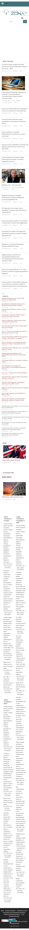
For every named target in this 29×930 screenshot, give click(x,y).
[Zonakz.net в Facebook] (12, 18)
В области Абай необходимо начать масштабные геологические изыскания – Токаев (14, 121)
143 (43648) (7, 692)
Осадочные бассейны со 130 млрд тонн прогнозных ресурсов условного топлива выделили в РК (14, 233)
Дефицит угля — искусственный (11, 185)
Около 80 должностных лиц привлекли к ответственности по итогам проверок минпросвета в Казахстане (14, 367)
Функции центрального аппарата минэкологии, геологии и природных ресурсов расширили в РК (13, 197)
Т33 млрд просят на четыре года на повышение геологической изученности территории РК (14, 210)
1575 (11, 301)
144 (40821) (7, 659)
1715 (21, 248)
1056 (21, 275)
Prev (4, 451)
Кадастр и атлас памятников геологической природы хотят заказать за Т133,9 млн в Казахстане (15, 147)
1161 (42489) (20, 680)
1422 (21, 138)
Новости (15, 71)
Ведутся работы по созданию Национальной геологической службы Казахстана (13, 134)
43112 (14, 462)
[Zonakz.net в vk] (20, 18)
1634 (11, 340)
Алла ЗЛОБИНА (16, 100)
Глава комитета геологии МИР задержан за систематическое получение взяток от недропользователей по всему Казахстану (15, 284)
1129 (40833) (20, 694)
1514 (11, 414)
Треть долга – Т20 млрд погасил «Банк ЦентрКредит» (14, 372)
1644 (11, 358)
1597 (11, 329)
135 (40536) (7, 901)
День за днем (7, 565)
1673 (11, 374)
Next (25, 451)
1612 (11, 370)
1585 (11, 380)
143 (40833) (7, 674)
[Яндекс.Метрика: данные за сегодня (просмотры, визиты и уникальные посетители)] (14, 923)
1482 (11, 436)
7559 (15, 102)
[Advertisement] (14, 40)
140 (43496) (7, 795)
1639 (11, 385)
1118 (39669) (20, 876)
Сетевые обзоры (7, 102)
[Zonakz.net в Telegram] (16, 18)
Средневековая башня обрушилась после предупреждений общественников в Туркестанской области (14, 355)
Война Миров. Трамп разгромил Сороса (12, 497)
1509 (11, 396)
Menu (6, 3)
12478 (12, 189)
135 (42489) (7, 857)
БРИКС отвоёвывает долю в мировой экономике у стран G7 (20, 882)
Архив (2, 910)
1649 (11, 409)
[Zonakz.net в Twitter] (9, 18)
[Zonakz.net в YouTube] (14, 18)
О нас (22, 914)
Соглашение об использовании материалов (14, 912)
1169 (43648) (20, 633)
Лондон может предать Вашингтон (11, 460)
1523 (11, 318)
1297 (21, 263)
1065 (21, 151)
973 (21, 163)
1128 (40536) (20, 739)
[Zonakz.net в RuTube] (22, 18)
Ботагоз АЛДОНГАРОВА (18, 187)
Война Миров (6, 477)
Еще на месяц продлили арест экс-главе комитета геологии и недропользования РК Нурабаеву (15, 271)
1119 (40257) (20, 831)
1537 (21, 238)
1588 (11, 431)
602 (21, 71)
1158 (21, 125)
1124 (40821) (20, 784)
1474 (11, 391)
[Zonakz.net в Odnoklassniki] (18, 18)
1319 (11, 425)
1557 (11, 334)
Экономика (6, 189)
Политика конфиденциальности (12, 914)
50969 (14, 499)
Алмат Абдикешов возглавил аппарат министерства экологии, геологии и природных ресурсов (13, 159)
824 (21, 288)
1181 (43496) (20, 614)
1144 (21, 225)
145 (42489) (7, 614)
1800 (11, 323)
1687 (11, 363)
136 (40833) (7, 810)
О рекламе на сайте (22, 910)
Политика (6, 672)
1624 (11, 351)
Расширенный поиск (14, 916)
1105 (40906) (20, 892)
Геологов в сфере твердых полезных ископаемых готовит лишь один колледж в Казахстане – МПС (14, 66)
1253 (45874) (20, 569)
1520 (11, 420)
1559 (21, 113)
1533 (11, 345)
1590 (11, 312)
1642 (11, 307)
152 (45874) (7, 567)
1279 (21, 214)
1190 (21, 202)
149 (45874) (7, 750)
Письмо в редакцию (10, 910)
